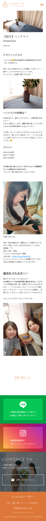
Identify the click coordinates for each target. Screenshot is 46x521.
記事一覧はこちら (23, 377)
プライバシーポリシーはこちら (23, 512)
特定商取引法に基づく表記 (23, 508)
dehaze (42, 5)
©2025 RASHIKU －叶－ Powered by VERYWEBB (23, 517)
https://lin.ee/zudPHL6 (21, 256)
